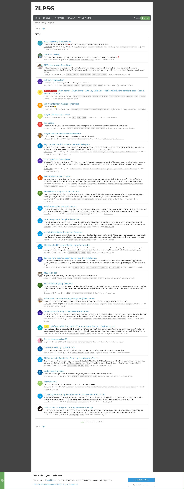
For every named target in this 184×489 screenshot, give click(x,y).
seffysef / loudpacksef (54, 80)
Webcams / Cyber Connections (113, 139)
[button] (52, 18)
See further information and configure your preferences (56, 484)
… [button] (90, 421)
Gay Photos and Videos (125, 85)
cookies (50, 480)
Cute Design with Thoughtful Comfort (61, 219)
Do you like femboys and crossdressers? (62, 133)
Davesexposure (49, 117)
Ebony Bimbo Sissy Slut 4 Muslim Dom (61, 191)
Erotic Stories (54, 171)
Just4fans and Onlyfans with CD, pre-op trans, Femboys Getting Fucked (80, 326)
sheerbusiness (49, 184)
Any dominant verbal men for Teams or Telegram (67, 144)
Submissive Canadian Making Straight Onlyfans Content (69, 298)
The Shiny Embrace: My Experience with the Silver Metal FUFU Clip (74, 394)
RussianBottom (49, 267)
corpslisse (47, 342)
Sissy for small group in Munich (58, 283)
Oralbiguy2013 (49, 293)
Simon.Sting (48, 152)
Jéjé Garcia (49, 123)
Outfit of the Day (52, 54)
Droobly (47, 74)
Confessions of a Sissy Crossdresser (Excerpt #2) (66, 311)
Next (98, 421)
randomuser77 (49, 109)
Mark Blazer (48, 169)
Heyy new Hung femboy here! (57, 41)
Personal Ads (125, 74)
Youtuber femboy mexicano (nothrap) (61, 104)
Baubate (47, 128)
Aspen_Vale (48, 60)
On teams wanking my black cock (59, 347)
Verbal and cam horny (54, 371)
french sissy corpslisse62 (55, 339)
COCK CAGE (48, 415)
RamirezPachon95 (50, 96)
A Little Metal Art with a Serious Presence (63, 232)
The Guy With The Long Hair (57, 159)
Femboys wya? (50, 381)
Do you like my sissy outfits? (57, 114)
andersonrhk (48, 334)
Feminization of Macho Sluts (57, 176)
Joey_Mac (47, 304)
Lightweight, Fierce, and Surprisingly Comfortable (67, 245)
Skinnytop (47, 387)
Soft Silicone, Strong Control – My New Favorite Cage (68, 407)
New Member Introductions (58, 49)
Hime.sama (48, 47)
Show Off (111, 60)
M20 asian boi (50, 273)
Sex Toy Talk (108, 214)
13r (45, 85)
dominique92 (48, 199)
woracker (47, 214)
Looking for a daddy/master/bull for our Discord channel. (70, 258)
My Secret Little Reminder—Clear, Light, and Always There (71, 358)
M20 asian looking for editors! (57, 65)
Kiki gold (47, 139)
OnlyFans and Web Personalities (68, 99)
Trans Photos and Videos (115, 342)
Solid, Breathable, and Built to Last (60, 206)
